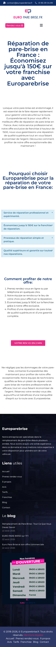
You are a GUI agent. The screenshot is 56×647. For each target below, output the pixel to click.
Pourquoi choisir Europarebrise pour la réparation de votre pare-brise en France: (28, 180)
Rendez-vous (13, 25)
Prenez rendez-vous (12, 476)
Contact (6, 507)
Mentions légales (33, 635)
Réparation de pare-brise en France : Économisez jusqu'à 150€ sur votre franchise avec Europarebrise (28, 63)
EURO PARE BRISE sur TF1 (15, 536)
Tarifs (5, 492)
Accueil (5, 471)
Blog (4, 502)
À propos (6, 481)
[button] (41, 25)
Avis (4, 487)
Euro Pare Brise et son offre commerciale (23, 544)
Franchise (7, 497)
